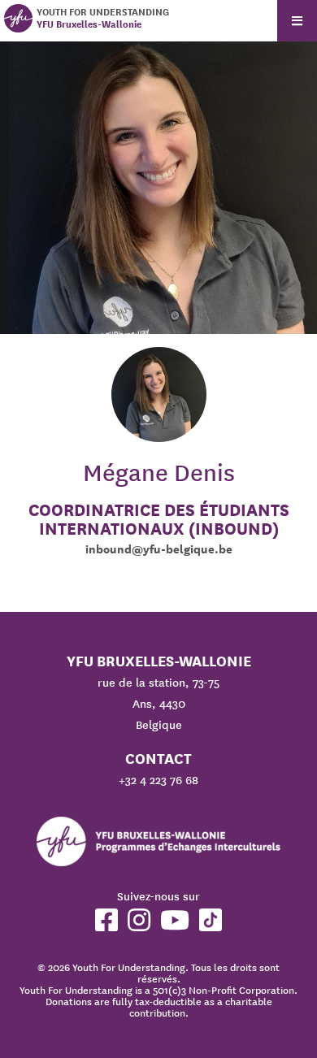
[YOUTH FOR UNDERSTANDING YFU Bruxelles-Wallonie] (18, 18)
